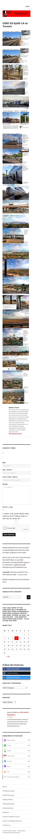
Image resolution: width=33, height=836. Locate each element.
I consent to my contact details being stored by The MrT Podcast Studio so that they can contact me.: (16, 516)
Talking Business (8, 804)
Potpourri (6, 812)
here (25, 562)
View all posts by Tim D (15, 433)
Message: (5, 484)
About (5, 786)
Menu (27, 6)
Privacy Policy (21, 831)
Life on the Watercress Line (12, 821)
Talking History (8, 799)
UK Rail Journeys (8, 791)
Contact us (6, 825)
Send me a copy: (8, 507)
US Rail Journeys (8, 795)
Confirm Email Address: (10, 477)
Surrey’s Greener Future (11, 816)
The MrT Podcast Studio (9, 831)
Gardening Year (8, 808)
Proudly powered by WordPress (11, 832)
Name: (4, 462)
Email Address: (7, 469)
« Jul (8, 656)
